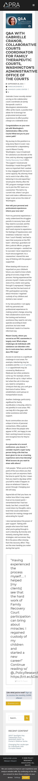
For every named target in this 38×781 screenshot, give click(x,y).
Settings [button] (17, 777)
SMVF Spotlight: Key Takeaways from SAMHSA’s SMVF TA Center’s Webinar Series (17, 738)
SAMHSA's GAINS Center (17, 89)
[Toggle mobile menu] (34, 5)
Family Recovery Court (15, 160)
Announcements (15, 87)
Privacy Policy (10, 761)
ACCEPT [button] (25, 777)
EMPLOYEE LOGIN (10, 758)
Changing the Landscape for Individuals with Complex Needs (18, 746)
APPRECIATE (13, 703)
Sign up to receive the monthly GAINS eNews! (19, 695)
